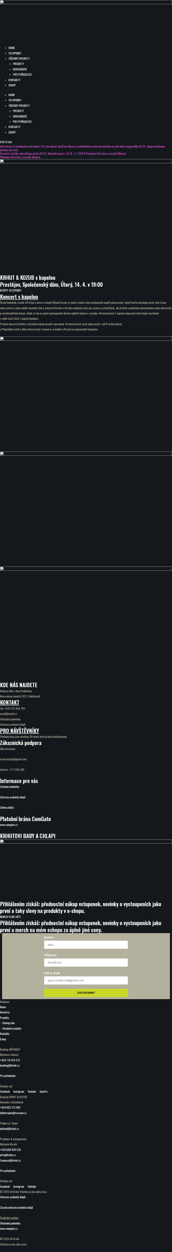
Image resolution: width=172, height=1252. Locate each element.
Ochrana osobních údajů (12, 797)
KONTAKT (9, 702)
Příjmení (50, 955)
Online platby (7, 807)
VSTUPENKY (15, 53)
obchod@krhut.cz (9, 1129)
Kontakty (4, 1033)
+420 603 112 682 (10, 1107)
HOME (12, 48)
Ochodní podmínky (9, 786)
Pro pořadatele (8, 1076)
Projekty (4, 1018)
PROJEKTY (18, 64)
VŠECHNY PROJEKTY (19, 58)
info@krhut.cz (8, 1155)
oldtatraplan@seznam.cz (13, 1113)
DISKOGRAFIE (20, 69)
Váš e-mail (52, 973)
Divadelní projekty (12, 1028)
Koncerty (4, 1012)
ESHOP (12, 85)
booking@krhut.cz (10, 1065)
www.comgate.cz (9, 825)
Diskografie (9, 1023)
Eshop (3, 1039)
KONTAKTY (14, 80)
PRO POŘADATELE (22, 74)
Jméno (49, 937)
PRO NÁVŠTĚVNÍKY (19, 730)
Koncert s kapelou (19, 296)
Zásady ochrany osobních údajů (16, 1207)
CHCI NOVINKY (86, 992)
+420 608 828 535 (10, 1150)
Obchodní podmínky (10, 1223)
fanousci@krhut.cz (10, 1160)
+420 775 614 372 (10, 1060)
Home (3, 1007)
